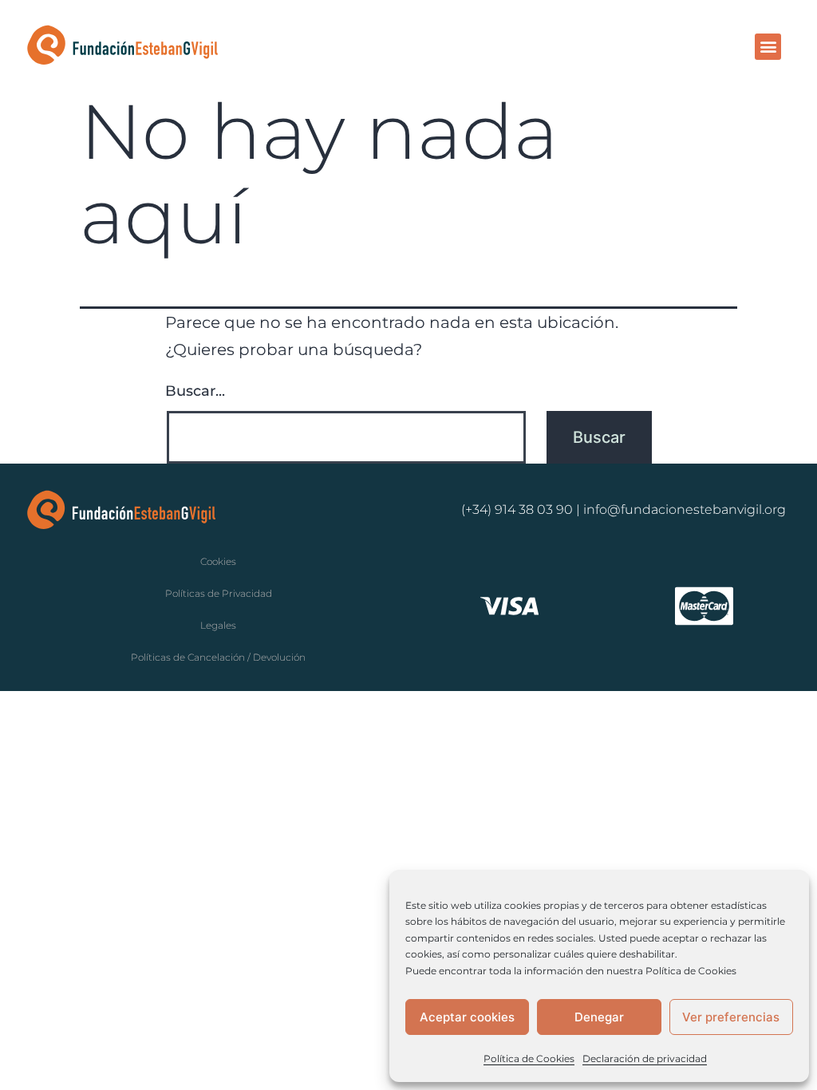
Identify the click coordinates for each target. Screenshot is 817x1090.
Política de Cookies (528, 1058)
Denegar (599, 1017)
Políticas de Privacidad (218, 593)
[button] (768, 47)
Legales (218, 625)
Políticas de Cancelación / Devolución (218, 657)
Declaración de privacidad (644, 1058)
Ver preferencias (731, 1017)
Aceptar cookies (467, 1017)
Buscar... (195, 391)
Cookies (218, 561)
